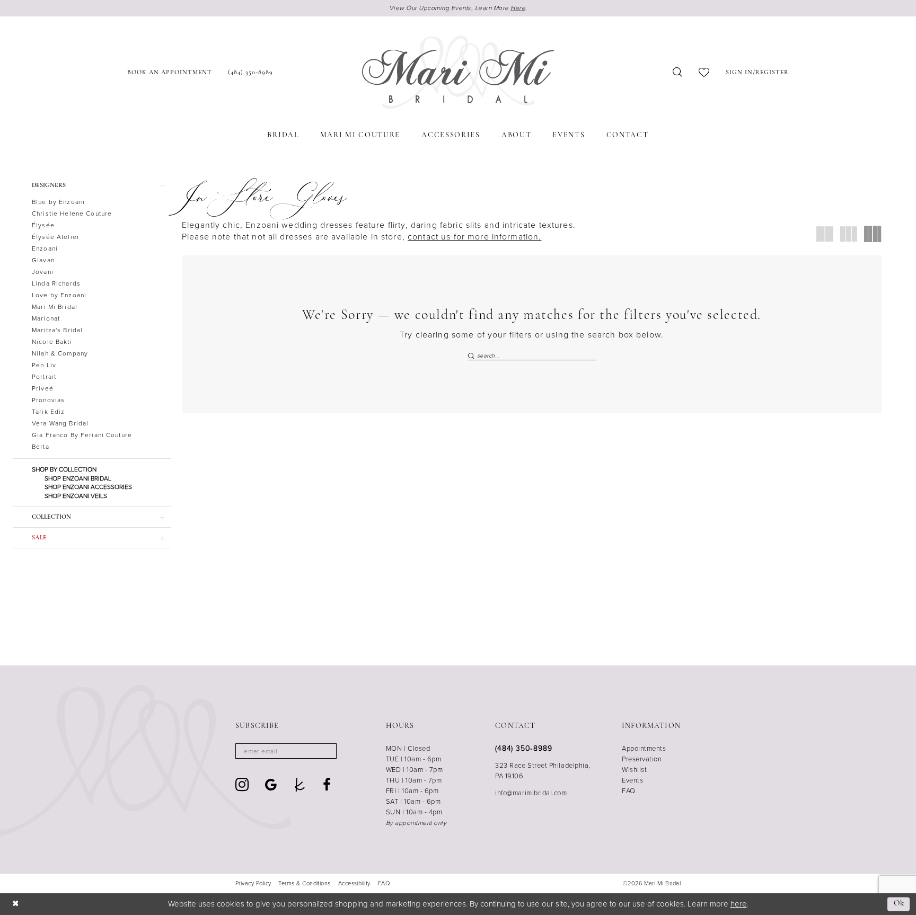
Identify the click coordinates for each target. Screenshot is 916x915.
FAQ (629, 791)
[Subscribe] (325, 751)
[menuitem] (169, 72)
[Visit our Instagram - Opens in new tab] (242, 784)
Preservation (642, 759)
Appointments (644, 748)
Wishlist (634, 770)
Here (517, 8)
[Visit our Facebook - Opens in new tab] (327, 785)
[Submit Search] (472, 355)
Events (632, 780)
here (738, 904)
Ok (899, 904)
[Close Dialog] (15, 904)
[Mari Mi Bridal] (458, 72)
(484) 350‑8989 (523, 748)
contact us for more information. (474, 236)
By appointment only (416, 823)
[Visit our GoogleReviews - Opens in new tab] (271, 785)
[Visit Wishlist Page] (704, 72)
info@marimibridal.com (531, 793)
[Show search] (678, 72)
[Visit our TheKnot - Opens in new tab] (300, 785)
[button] (757, 72)
